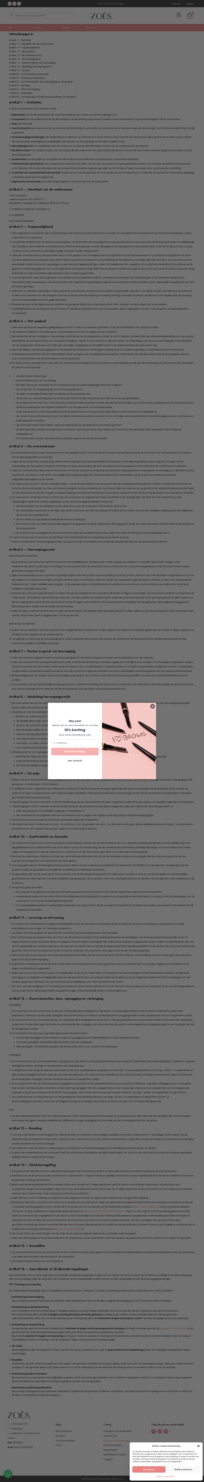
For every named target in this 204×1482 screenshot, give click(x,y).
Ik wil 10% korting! (75, 751)
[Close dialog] (152, 706)
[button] (198, 1446)
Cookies (159, 1476)
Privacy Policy (169, 1476)
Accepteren (149, 1469)
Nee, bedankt (75, 760)
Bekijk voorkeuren (183, 1469)
